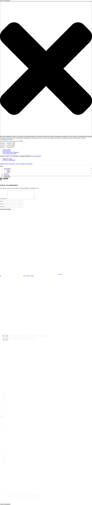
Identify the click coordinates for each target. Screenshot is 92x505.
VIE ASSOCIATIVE (3, 250)
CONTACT (2, 255)
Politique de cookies (7, 158)
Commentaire (3, 198)
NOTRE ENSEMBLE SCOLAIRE (6, 242)
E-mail (2, 204)
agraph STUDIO (60, 274)
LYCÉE (1, 266)
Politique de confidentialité (9, 160)
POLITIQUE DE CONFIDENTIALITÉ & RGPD (8, 269)
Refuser (7, 156)
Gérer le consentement (5, 504)
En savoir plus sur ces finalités (10, 153)
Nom (1, 201)
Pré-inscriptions (7, 173)
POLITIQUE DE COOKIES (4, 271)
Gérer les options (7, 149)
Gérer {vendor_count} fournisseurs (11, 152)
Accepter (2, 156)
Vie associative (7, 176)
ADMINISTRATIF (3, 247)
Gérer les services (7, 151)
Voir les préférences (14, 156)
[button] (46, 68)
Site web (2, 206)
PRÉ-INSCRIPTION (3, 258)
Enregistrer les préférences (25, 156)
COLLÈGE (2, 263)
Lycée (8, 172)
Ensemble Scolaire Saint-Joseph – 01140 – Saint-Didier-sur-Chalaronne (16, 163)
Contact (6, 175)
